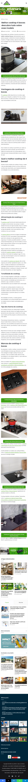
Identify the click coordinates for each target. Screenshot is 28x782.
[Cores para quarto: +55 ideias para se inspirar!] (23, 731)
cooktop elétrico (6, 234)
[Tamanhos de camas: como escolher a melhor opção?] (5, 732)
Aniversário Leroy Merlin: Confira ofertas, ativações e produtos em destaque (7, 593)
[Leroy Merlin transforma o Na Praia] (21, 680)
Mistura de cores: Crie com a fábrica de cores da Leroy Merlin (7, 687)
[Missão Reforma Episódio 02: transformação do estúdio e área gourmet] (23, 739)
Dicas (6, 19)
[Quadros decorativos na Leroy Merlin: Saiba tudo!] (21, 566)
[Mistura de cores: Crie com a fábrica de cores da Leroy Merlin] (7, 680)
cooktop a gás (5, 222)
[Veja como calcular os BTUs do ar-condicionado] (5, 623)
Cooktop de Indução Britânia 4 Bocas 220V (14, 487)
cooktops (5, 95)
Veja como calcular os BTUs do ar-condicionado (17, 622)
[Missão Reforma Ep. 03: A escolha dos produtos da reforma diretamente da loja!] (14, 739)
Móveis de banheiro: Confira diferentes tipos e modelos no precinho (7, 578)
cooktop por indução (14, 261)
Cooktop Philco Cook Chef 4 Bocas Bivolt (14, 133)
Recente (21, 602)
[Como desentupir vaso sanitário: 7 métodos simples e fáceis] (5, 609)
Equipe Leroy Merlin (6, 31)
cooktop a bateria (11, 252)
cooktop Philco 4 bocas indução (9, 491)
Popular (7, 602)
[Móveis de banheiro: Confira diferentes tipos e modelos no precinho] (7, 568)
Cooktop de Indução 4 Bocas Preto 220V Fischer (14, 76)
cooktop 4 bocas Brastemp (18, 361)
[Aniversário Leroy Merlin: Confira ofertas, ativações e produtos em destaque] (7, 586)
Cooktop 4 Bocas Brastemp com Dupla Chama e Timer (14, 203)
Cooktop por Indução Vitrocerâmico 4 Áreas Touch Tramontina (14, 535)
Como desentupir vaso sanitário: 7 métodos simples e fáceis (18, 607)
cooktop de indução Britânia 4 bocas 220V (15, 452)
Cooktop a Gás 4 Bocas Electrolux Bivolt (14, 441)
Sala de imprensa (4, 748)
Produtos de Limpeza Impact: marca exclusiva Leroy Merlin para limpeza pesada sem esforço (17, 616)
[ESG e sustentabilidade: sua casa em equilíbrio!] (21, 586)
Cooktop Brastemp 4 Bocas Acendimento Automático (14, 400)
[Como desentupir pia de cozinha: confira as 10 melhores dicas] (14, 730)
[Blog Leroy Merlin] (6, 3)
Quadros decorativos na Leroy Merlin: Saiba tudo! (21, 571)
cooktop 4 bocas (11, 78)
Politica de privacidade (5, 744)
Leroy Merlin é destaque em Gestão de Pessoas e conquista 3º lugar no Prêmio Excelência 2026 (7, 667)
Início (3, 19)
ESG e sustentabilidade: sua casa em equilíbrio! (20, 592)
